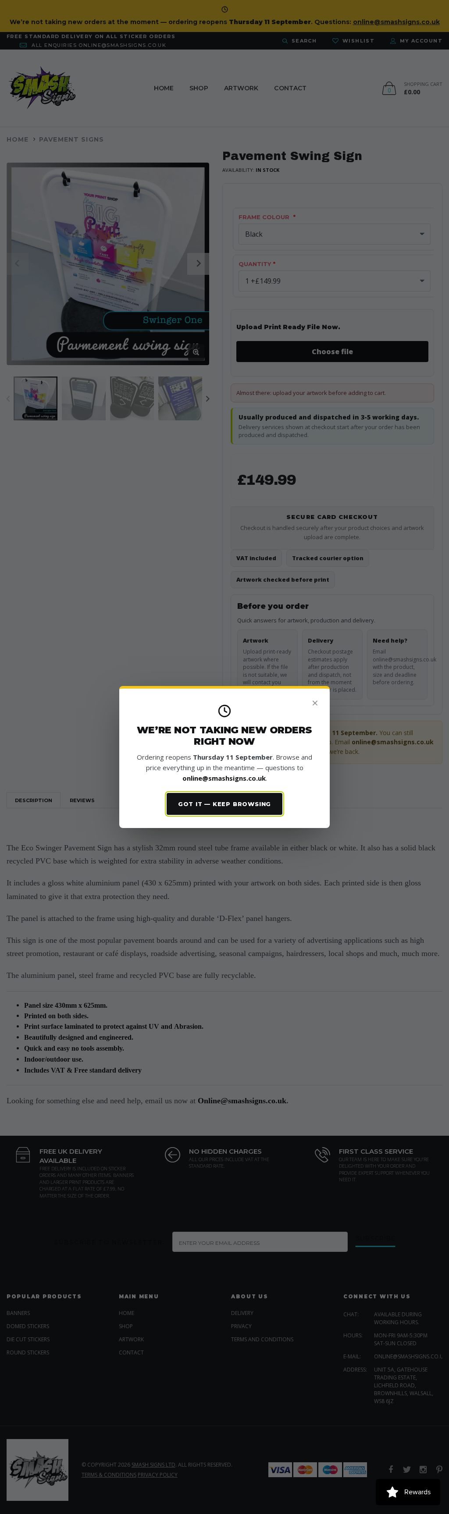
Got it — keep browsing (224, 803)
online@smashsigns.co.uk (224, 778)
